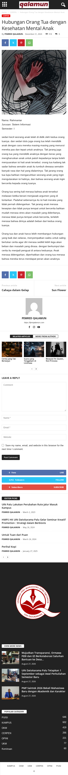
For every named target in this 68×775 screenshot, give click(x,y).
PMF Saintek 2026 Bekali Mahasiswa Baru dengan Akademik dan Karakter (43, 689)
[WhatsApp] (29, 42)
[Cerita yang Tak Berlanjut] (12, 349)
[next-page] (36, 369)
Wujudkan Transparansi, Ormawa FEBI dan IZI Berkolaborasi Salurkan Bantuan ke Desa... (43, 656)
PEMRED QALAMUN (14, 34)
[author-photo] (34, 306)
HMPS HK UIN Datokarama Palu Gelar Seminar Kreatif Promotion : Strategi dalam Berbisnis (34, 521)
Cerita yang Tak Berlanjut (9, 359)
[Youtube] (39, 327)
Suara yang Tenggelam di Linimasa (30, 360)
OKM (4, 728)
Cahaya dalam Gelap (15, 290)
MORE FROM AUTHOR (45, 336)
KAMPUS (7, 722)
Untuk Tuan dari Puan (15, 534)
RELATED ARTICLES (21, 336)
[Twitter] (13, 42)
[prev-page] (32, 369)
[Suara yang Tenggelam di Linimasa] (34, 349)
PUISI (5, 717)
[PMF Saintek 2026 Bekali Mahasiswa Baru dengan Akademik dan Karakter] (10, 692)
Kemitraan (7, 749)
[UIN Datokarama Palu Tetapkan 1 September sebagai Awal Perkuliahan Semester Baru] (10, 675)
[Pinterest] (21, 42)
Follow (60, 480)
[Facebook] (5, 42)
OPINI (5, 738)
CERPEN (13, 12)
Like (62, 472)
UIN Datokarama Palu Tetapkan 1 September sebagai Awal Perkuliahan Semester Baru (44, 674)
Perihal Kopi (9, 546)
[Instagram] (34, 327)
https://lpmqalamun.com (34, 322)
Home (4, 12)
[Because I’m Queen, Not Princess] (56, 349)
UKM (4, 743)
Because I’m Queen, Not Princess (55, 359)
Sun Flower (59, 290)
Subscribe (59, 487)
